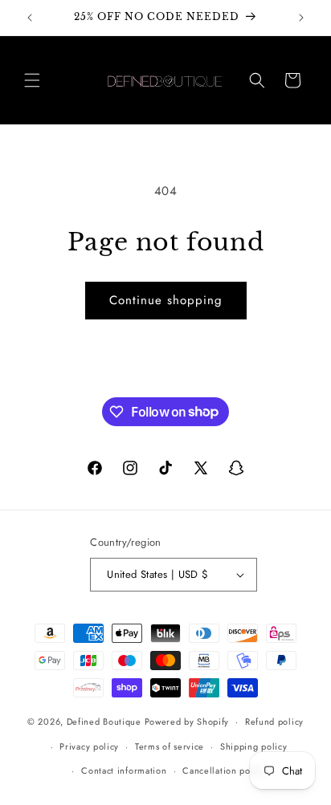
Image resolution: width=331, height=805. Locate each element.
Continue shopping (166, 300)
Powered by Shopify (187, 721)
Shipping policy (254, 746)
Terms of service (169, 746)
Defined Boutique (104, 721)
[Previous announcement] (29, 17)
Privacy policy (89, 746)
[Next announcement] (301, 17)
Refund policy (274, 721)
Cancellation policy (223, 770)
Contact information (123, 770)
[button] (32, 80)
